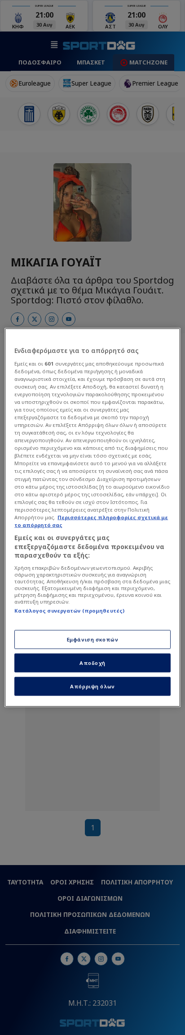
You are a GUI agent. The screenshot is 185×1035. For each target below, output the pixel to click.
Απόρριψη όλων (92, 686)
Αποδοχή (92, 662)
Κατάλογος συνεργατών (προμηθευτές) (69, 610)
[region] (92, 517)
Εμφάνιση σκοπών (93, 639)
